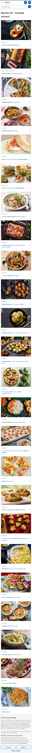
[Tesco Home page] (7, 2)
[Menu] (2, 2)
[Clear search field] (25, 7)
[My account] (25, 2)
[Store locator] (29, 2)
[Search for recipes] (29, 6)
